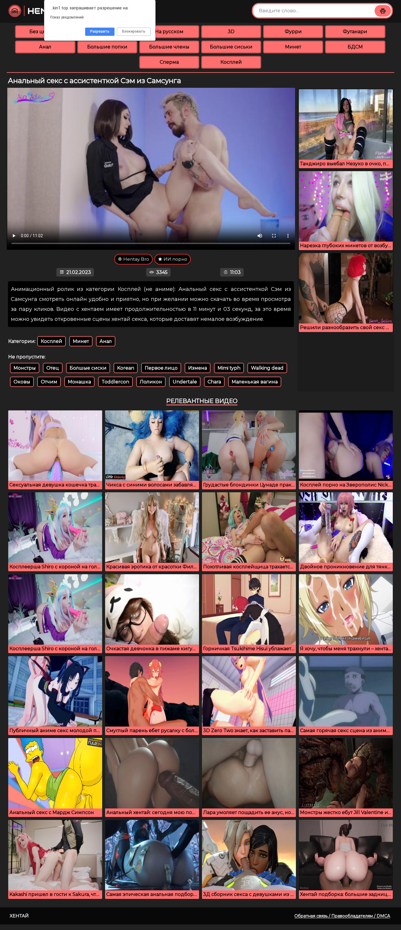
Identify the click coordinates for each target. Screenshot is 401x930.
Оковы (22, 382)
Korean (125, 368)
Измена (197, 368)
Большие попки (107, 47)
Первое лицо (161, 368)
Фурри (293, 31)
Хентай (19, 916)
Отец (52, 368)
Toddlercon (115, 382)
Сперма (169, 62)
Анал (45, 47)
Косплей (231, 62)
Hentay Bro (135, 259)
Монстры (25, 368)
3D (231, 31)
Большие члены (169, 47)
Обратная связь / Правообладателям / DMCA (342, 916)
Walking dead (267, 368)
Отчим (49, 382)
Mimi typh (229, 368)
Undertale (185, 382)
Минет (293, 47)
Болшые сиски (88, 368)
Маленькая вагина (255, 382)
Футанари (355, 31)
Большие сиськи (231, 47)
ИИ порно (174, 259)
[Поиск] (383, 11)
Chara (214, 382)
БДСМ (355, 47)
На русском (169, 31)
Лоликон (151, 382)
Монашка (79, 382)
